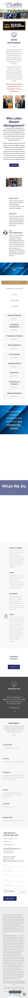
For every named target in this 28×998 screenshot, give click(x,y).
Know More (14, 165)
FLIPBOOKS (6, 774)
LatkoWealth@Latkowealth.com (15, 863)
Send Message (10, 900)
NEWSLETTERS (7, 819)
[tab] (14, 283)
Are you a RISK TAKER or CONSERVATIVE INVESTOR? (14, 419)
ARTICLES (6, 761)
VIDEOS (5, 792)
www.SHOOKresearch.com (12, 979)
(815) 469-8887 (11, 859)
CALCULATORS (7, 747)
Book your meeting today (14, 269)
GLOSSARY (6, 806)
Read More (14, 318)
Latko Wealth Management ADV (9, 983)
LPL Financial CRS (8, 985)
